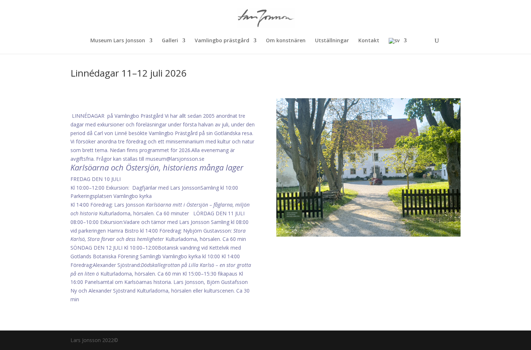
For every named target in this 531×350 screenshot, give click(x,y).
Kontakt (368, 41)
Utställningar (332, 41)
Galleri (170, 41)
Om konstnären (286, 41)
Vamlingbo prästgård (222, 41)
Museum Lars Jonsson (117, 41)
